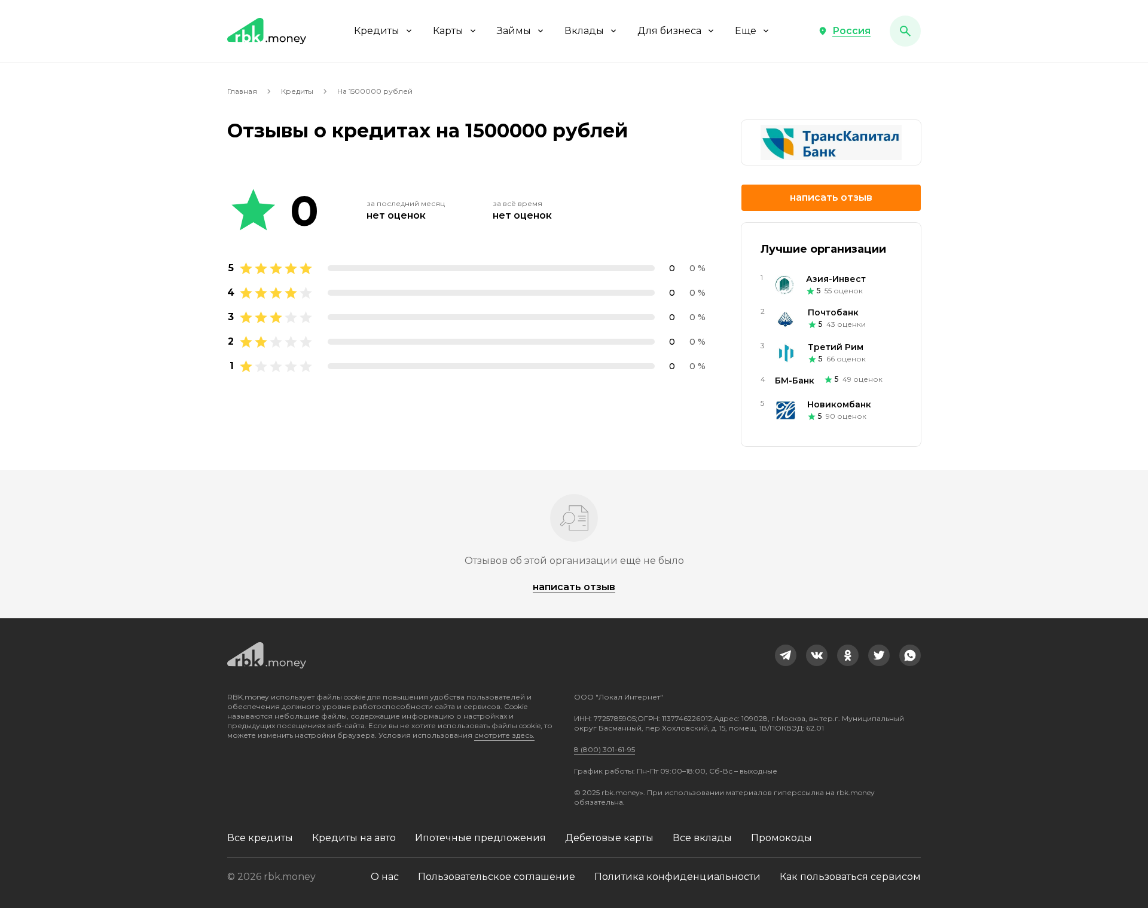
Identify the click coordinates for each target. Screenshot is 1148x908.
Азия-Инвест (836, 279)
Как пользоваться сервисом (850, 876)
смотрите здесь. (504, 735)
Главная (242, 91)
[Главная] (266, 31)
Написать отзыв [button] (831, 197)
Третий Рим (835, 347)
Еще (745, 30)
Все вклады (702, 837)
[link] (785, 655)
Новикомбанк (839, 404)
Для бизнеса (669, 30)
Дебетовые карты (609, 837)
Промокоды (781, 837)
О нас (385, 876)
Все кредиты (260, 837)
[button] (844, 31)
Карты (448, 30)
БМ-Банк (794, 380)
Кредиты (376, 30)
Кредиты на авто (354, 837)
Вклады (584, 30)
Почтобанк (833, 312)
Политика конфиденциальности (677, 876)
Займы (514, 30)
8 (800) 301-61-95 (604, 749)
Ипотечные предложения (480, 837)
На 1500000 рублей (375, 91)
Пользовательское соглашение (496, 876)
